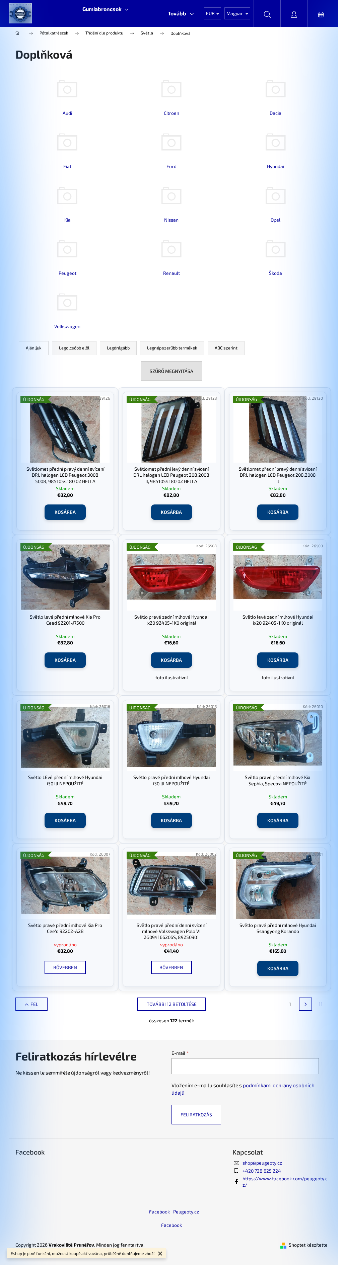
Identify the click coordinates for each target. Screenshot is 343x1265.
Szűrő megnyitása (171, 371)
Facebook (159, 1211)
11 (321, 1004)
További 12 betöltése (172, 1004)
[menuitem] (105, 9)
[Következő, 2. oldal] (305, 1004)
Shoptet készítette (308, 1245)
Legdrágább (118, 347)
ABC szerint (226, 347)
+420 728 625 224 (262, 1171)
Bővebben (65, 967)
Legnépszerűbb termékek (172, 347)
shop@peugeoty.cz (262, 1163)
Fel (34, 1004)
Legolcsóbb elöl (74, 347)
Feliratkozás (196, 1114)
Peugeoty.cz (186, 1211)
